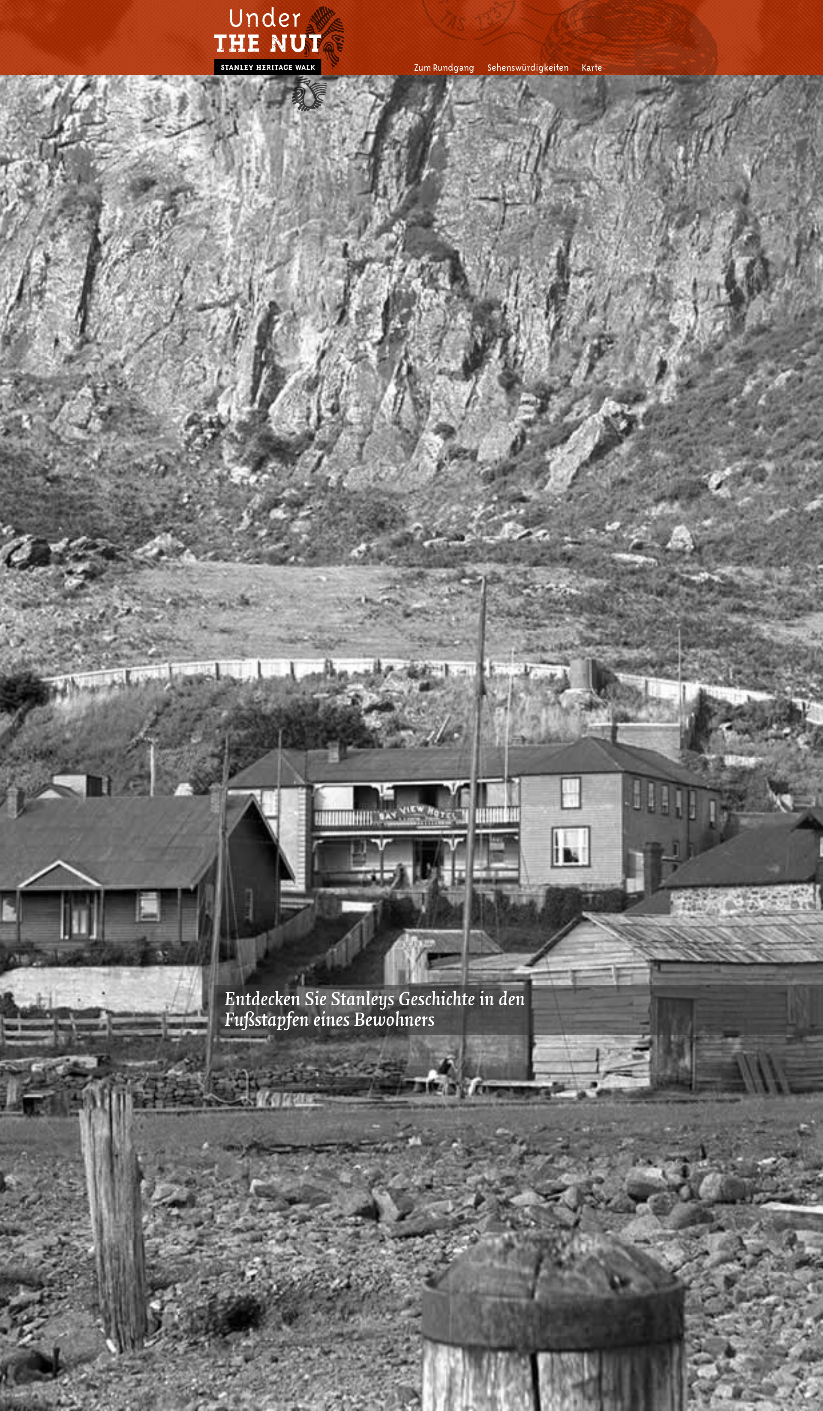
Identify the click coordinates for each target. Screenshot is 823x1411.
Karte (592, 67)
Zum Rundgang (444, 67)
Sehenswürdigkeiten (528, 67)
